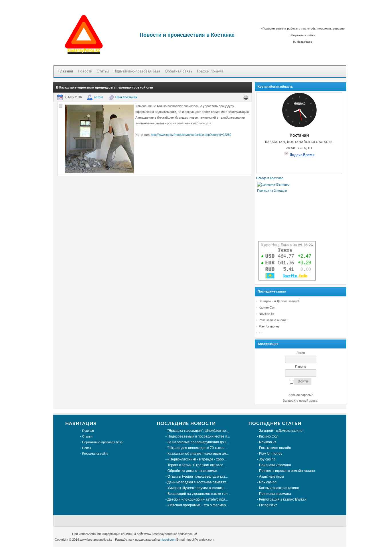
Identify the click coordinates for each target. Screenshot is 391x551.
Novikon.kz (267, 313)
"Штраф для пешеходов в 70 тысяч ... (197, 448)
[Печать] (246, 97)
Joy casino (267, 459)
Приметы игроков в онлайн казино (287, 471)
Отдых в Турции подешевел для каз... (197, 476)
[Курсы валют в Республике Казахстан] (287, 279)
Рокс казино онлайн (273, 320)
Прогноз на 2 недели (272, 190)
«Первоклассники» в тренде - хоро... (196, 459)
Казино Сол (267, 307)
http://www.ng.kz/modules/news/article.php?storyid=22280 (191, 134)
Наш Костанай (126, 97)
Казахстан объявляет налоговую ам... (198, 454)
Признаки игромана (275, 465)
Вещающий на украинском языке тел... (198, 494)
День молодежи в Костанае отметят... (197, 482)
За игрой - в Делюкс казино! (279, 301)
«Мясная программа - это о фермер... (197, 505)
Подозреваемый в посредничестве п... (198, 436)
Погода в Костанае (269, 178)
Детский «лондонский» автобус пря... (197, 499)
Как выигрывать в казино (279, 488)
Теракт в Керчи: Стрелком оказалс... (196, 465)
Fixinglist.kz (268, 505)
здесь (313, 400)
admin (98, 97)
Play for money (269, 326)
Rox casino (268, 482)
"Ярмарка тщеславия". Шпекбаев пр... (197, 431)
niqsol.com (168, 539)
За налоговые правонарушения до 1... (198, 442)
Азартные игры (271, 476)
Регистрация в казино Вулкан (283, 499)
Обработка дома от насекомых (192, 471)
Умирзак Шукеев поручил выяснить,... (197, 488)
